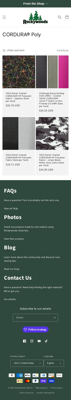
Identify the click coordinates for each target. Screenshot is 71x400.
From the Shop (33, 3)
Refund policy (41, 388)
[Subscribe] (54, 318)
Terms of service (27, 393)
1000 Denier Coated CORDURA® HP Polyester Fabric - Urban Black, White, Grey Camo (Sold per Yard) (52, 160)
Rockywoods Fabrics (24, 387)
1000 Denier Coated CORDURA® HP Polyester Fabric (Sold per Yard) (19, 157)
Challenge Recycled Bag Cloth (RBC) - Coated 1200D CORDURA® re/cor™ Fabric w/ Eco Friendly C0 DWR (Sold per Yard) (51, 99)
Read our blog (11, 269)
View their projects (14, 239)
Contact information (45, 393)
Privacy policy (57, 388)
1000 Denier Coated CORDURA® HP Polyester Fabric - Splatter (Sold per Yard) (19, 97)
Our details (10, 299)
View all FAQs (11, 208)
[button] (4, 17)
